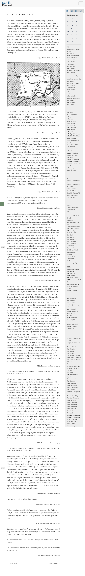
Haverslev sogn (54, 563)
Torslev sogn (13, 563)
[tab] (67, 11)
